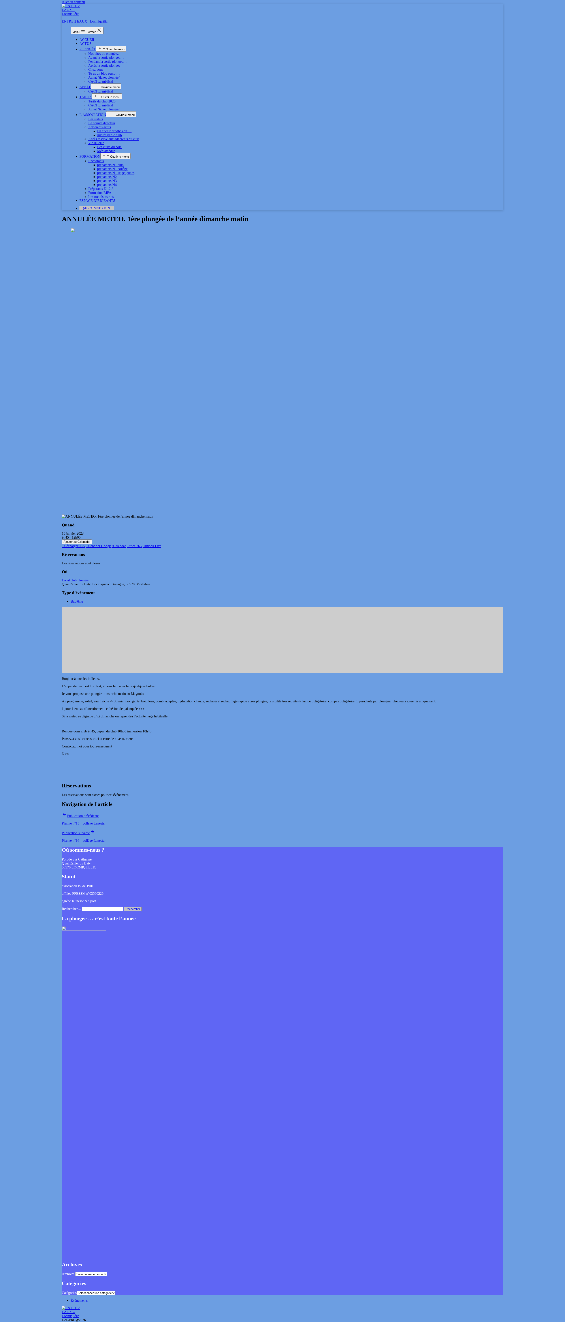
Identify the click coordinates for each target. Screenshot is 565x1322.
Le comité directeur (101, 123)
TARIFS (85, 97)
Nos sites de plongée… (104, 53)
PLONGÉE (87, 49)
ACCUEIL (87, 40)
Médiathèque (106, 151)
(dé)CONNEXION (96, 208)
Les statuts (95, 119)
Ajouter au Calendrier (77, 541)
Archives (68, 1274)
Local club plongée (75, 580)
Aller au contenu (73, 2)
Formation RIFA (99, 193)
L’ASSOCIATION (92, 115)
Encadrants (96, 161)
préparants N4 (107, 185)
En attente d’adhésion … (114, 131)
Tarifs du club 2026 (101, 101)
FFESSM (78, 893)
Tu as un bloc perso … (104, 73)
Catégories (69, 1293)
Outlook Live (152, 546)
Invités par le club (109, 135)
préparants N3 (107, 181)
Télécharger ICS (73, 546)
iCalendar (119, 546)
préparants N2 (107, 177)
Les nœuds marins (101, 197)
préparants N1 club (110, 165)
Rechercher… (71, 909)
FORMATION (89, 156)
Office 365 (134, 546)
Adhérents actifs (99, 127)
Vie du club (96, 143)
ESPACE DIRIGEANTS (97, 200)
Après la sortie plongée (104, 65)
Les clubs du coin (109, 147)
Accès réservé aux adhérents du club (113, 139)
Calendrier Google (98, 546)
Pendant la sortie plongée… (107, 61)
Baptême (77, 601)
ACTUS (85, 43)
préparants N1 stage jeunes (115, 173)
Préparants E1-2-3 (100, 189)
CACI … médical (100, 81)
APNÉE (85, 87)
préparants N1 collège (112, 169)
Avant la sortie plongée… (106, 57)
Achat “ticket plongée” (104, 77)
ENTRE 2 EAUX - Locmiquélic (84, 21)
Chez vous (95, 69)
